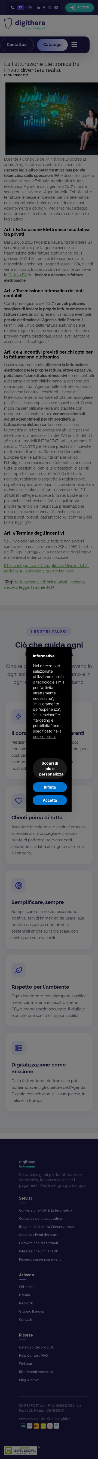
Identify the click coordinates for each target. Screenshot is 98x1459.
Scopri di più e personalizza (51, 768)
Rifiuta (50, 787)
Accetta (50, 800)
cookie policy (44, 736)
